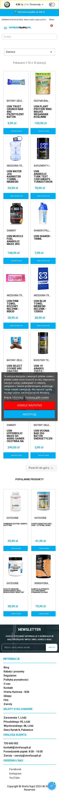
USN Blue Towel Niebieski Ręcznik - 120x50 (40, 302)
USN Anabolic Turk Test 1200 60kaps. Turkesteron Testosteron (43, 172)
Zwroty (8, 704)
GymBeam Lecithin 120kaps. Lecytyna (15, 524)
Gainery (11, 230)
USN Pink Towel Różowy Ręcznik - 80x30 (13, 302)
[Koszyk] (50, 27)
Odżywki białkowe (42, 101)
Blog (6, 667)
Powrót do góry (41, 468)
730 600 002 (11, 743)
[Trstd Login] (54, 4)
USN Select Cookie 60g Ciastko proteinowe (15, 367)
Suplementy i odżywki (42, 165)
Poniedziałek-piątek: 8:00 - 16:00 (23, 751)
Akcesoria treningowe (15, 165)
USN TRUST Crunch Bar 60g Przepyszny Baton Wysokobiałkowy (16, 108)
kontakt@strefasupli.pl (17, 747)
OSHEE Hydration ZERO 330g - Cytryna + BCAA (41, 524)
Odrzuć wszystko (29, 405)
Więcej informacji (13, 397)
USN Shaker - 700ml (42, 237)
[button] (16, 131)
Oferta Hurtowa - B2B (16, 691)
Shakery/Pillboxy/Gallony (42, 230)
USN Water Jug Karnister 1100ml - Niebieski (14, 172)
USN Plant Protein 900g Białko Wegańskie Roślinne (43, 108)
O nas (7, 683)
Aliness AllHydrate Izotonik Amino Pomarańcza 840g (40, 590)
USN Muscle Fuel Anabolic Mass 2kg (15, 237)
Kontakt (8, 687)
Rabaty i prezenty (14, 671)
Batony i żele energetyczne (15, 101)
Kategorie (13, 518)
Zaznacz (29, 52)
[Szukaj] (54, 36)
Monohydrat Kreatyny (44, 583)
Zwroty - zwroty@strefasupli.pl (22, 755)
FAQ (6, 700)
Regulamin (10, 675)
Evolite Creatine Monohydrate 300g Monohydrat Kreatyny (13, 590)
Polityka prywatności (16, 679)
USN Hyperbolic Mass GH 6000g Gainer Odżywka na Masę (15, 432)
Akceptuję (29, 414)
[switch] (52, 4)
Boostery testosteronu (42, 360)
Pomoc (51, 20)
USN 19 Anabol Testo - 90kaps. (39, 367)
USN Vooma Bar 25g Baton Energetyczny (43, 432)
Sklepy (7, 696)
